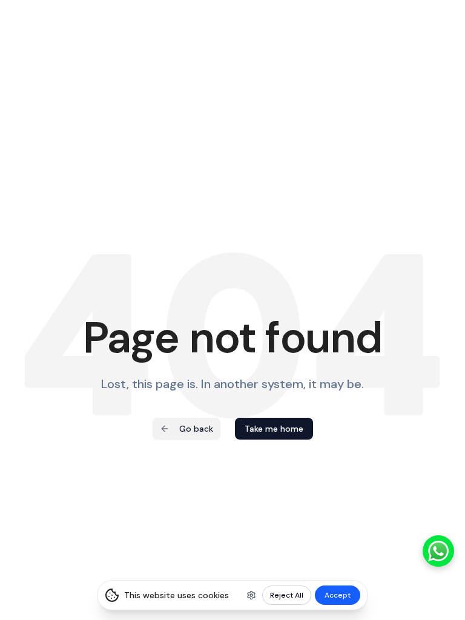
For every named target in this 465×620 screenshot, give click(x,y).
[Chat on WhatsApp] (438, 551)
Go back (196, 428)
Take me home (274, 428)
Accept (338, 595)
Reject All (286, 595)
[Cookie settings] (251, 595)
